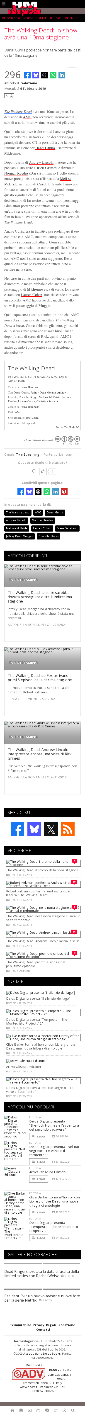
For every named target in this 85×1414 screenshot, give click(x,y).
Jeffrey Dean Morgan (43, 392)
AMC (27, 116)
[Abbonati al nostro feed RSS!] (67, 829)
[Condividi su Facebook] (27, 75)
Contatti (43, 1329)
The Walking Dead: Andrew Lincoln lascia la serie (43, 941)
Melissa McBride (49, 397)
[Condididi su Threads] (44, 75)
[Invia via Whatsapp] (53, 75)
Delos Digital (11, 18)
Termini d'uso (21, 1325)
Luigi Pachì (56, 18)
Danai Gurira (45, 147)
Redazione (66, 1325)
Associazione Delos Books (42, 1353)
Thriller (41, 18)
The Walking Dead (18, 111)
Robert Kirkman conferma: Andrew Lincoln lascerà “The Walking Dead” (38, 893)
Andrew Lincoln (41, 162)
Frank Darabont (29, 387)
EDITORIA (35, 1117)
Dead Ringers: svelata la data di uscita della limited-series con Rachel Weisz (41, 1273)
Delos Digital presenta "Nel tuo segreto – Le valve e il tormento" (39, 1090)
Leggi (40, 1136)
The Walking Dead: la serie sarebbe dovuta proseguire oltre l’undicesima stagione (40, 597)
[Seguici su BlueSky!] (34, 829)
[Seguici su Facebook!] (17, 829)
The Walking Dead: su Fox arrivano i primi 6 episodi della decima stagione (40, 677)
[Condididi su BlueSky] (36, 75)
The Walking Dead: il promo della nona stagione (42, 870)
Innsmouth (72, 18)
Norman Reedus (16, 173)
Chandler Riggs (28, 397)
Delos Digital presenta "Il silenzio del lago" (38, 998)
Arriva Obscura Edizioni (23, 1066)
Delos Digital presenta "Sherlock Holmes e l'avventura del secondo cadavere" (54, 1125)
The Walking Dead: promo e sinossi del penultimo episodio (35, 964)
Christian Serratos (47, 401)
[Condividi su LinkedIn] (62, 75)
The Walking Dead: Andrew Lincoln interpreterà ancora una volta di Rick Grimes (40, 754)
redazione (28, 83)
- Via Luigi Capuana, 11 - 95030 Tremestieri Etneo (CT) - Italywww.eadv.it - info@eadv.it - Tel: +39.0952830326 (46, 1380)
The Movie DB (71, 427)
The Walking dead (18, 512)
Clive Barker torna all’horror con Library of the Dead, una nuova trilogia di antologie (40, 1046)
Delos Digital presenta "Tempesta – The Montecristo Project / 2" (36, 1021)
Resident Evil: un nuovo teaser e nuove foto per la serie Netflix (42, 1298)
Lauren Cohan (31, 294)
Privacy (38, 1325)
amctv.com (32, 417)
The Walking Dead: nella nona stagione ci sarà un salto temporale (43, 918)
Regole (51, 1325)
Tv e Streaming (27, 454)
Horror (27, 18)
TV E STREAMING (23, 579)
